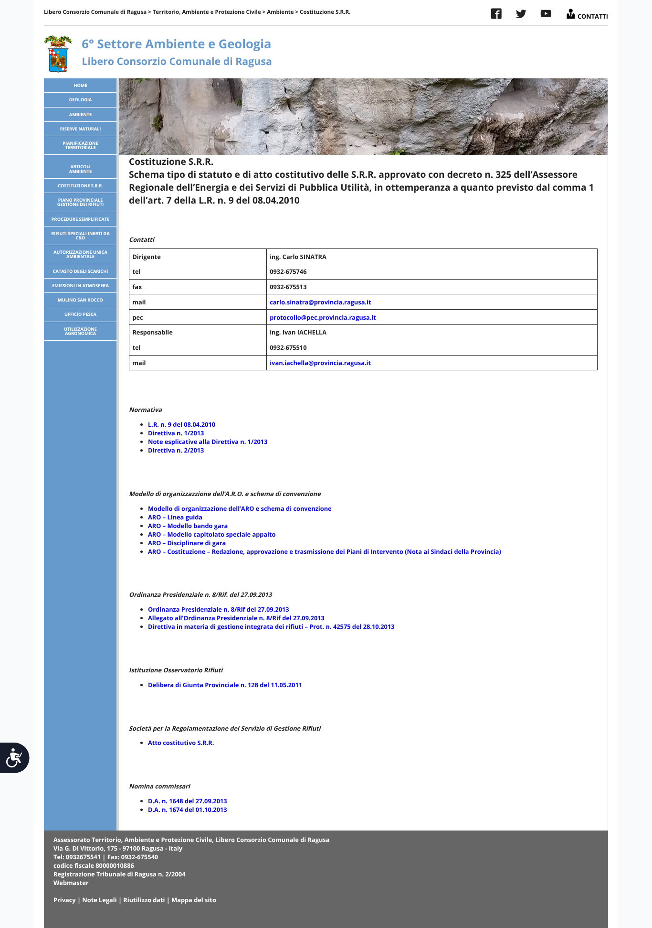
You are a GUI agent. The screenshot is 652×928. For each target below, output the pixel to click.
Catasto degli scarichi (80, 271)
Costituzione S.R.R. (80, 186)
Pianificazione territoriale (80, 145)
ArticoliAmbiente (80, 168)
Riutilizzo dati (144, 900)
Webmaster (71, 882)
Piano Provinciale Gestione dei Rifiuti (80, 202)
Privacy (64, 900)
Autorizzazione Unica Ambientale (80, 254)
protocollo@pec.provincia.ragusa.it (323, 317)
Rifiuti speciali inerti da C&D (80, 235)
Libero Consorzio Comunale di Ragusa (95, 12)
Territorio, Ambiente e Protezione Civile (207, 12)
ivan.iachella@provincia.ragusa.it (320, 362)
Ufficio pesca (80, 314)
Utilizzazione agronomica (80, 331)
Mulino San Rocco (80, 300)
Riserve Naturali (80, 129)
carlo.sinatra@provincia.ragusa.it (320, 302)
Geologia (80, 100)
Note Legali (99, 900)
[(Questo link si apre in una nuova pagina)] (496, 15)
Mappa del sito (193, 900)
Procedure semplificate (80, 219)
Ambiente (280, 12)
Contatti (592, 14)
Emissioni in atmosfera (80, 285)
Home (80, 85)
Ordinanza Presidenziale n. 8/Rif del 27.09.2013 (218, 609)
